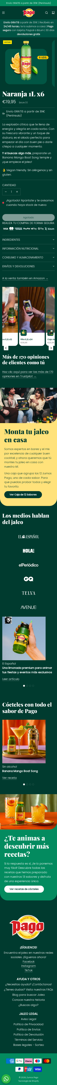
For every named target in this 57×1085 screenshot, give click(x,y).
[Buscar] (46, 12)
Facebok (29, 961)
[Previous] (6, 348)
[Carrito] (53, 12)
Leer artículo (10, 679)
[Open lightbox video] (14, 316)
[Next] (51, 348)
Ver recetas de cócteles (24, 889)
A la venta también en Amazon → (25, 278)
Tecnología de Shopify (28, 1081)
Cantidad (9, 185)
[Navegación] (3, 12)
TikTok (28, 970)
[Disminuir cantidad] (5, 191)
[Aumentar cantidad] (17, 191)
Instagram (28, 966)
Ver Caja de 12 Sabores (23, 494)
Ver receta (9, 778)
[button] (24, 686)
